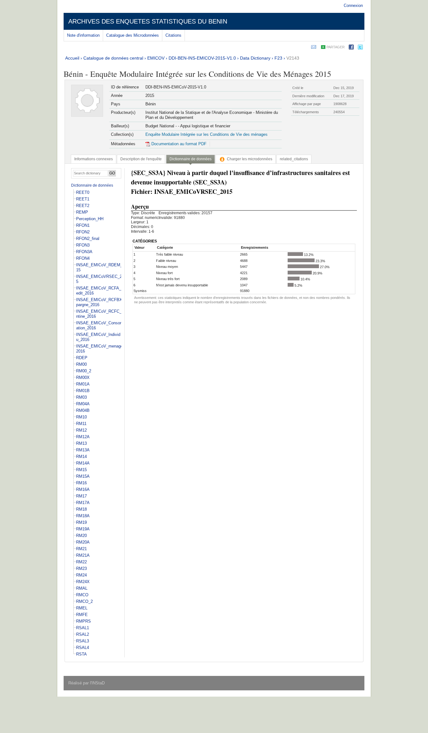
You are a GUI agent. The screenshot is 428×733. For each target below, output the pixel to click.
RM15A (83, 476)
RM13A (83, 450)
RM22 (81, 562)
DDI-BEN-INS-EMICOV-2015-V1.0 (202, 58)
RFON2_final (87, 238)
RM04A (83, 403)
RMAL (81, 588)
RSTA (81, 654)
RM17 (81, 496)
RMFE (82, 614)
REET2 (82, 205)
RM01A (83, 384)
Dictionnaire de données (92, 185)
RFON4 (83, 258)
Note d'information (83, 35)
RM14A (83, 463)
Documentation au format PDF (178, 143)
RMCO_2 (84, 601)
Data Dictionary (255, 58)
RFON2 (83, 232)
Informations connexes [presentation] (93, 159)
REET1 (82, 199)
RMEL (81, 608)
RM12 (81, 430)
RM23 (81, 568)
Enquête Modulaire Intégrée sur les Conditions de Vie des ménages (206, 134)
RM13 (81, 443)
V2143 (292, 58)
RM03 (81, 397)
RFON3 (83, 245)
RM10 (81, 417)
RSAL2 (82, 634)
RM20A (83, 542)
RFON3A (84, 251)
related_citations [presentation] (294, 159)
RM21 (81, 548)
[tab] (93, 159)
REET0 (82, 192)
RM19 (81, 522)
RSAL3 (82, 641)
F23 (278, 58)
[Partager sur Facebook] (351, 48)
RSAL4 (82, 647)
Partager (335, 47)
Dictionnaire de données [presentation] (190, 159)
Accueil (72, 58)
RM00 (81, 364)
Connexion (353, 5)
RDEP (81, 357)
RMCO (82, 594)
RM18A (83, 515)
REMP (82, 212)
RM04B (83, 410)
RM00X (83, 377)
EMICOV (155, 58)
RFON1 (83, 225)
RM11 (81, 423)
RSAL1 (82, 627)
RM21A (83, 555)
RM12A (83, 436)
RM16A (83, 489)
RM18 (81, 509)
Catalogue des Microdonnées (132, 35)
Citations (173, 35)
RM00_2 (83, 371)
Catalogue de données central (113, 58)
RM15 (81, 469)
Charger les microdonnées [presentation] (249, 159)
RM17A (83, 502)
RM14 (81, 456)
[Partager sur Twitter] (360, 48)
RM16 (81, 483)
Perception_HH (89, 218)
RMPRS (83, 621)
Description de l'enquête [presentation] (141, 159)
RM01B (83, 390)
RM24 (81, 575)
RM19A (83, 529)
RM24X (83, 581)
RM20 (81, 535)
